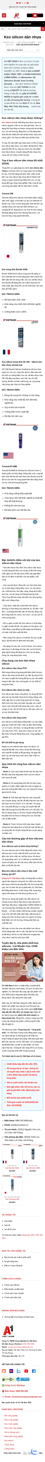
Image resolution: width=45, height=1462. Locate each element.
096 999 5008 (28, 1344)
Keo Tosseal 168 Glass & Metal (12, 1199)
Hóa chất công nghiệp (13, 1428)
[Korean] (25, 3)
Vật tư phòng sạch (11, 1432)
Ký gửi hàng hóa (11, 1261)
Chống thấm (9, 1449)
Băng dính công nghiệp (13, 1436)
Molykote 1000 (28, 1235)
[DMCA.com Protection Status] (9, 1379)
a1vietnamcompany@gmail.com (20, 1347)
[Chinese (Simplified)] (17, 3)
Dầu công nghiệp (11, 1420)
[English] (20, 3)
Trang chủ (8, 42)
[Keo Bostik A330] (12, 1153)
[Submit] (43, 29)
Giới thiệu (8, 1221)
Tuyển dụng (9, 1445)
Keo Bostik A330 (12, 1168)
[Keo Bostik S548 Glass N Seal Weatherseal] (33, 1153)
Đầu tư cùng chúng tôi (13, 1265)
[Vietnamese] (28, 3)
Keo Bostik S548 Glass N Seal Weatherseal (33, 1168)
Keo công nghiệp (26, 42)
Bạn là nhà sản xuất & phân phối (17, 1257)
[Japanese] (23, 3)
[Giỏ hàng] (35, 15)
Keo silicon (8, 1440)
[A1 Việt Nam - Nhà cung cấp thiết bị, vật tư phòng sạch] (16, 15)
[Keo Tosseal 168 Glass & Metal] (12, 1185)
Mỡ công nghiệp (11, 1416)
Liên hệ (7, 1225)
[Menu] (4, 15)
